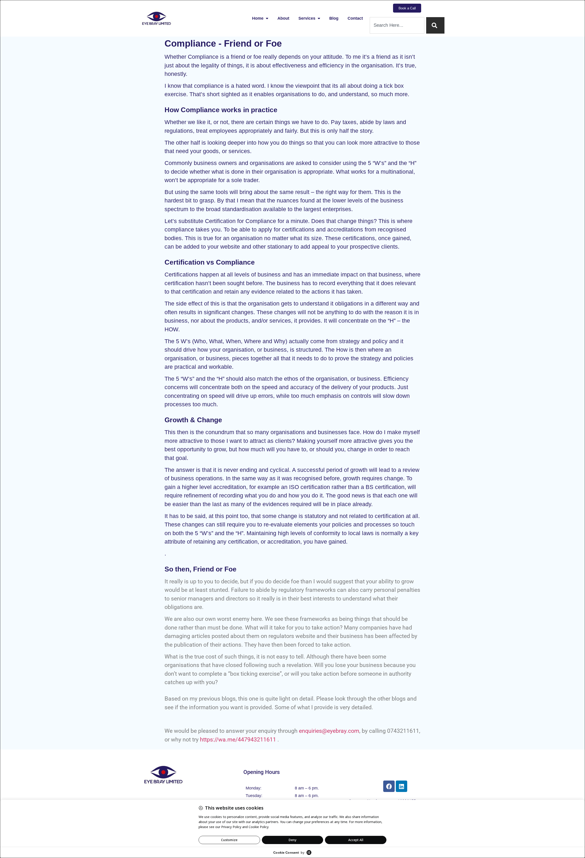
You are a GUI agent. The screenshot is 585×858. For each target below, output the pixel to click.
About (283, 18)
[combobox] (397, 25)
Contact (355, 18)
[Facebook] (389, 786)
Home (257, 18)
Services (306, 18)
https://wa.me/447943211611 (238, 739)
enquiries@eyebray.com (329, 731)
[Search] (435, 25)
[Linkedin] (401, 786)
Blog (333, 18)
